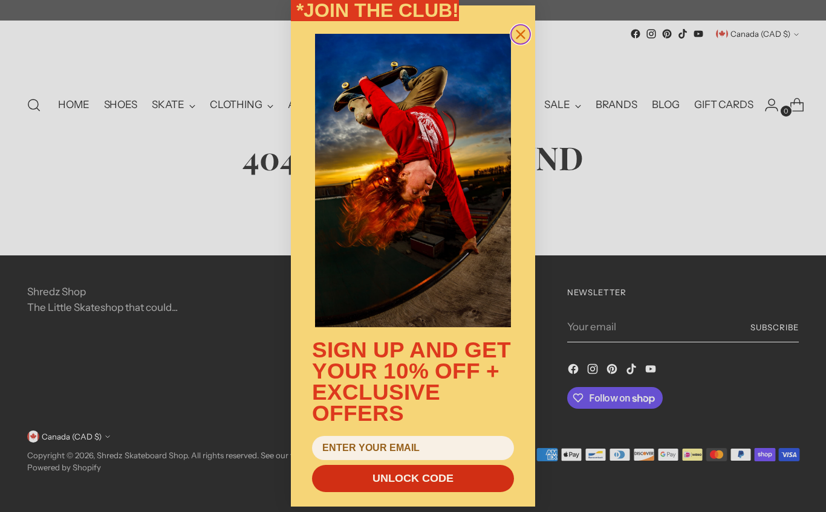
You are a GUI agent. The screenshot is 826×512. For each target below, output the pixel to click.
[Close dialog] (520, 34)
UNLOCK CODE (413, 478)
